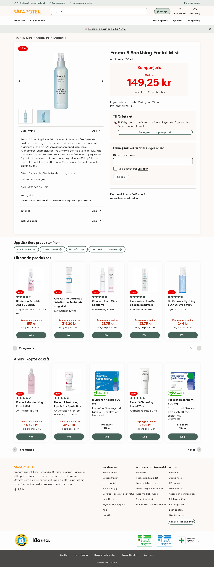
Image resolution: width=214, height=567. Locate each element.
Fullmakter (141, 472)
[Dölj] (210, 28)
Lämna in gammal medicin (150, 488)
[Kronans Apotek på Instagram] (19, 489)
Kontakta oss (110, 472)
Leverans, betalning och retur (118, 493)
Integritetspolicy (81, 555)
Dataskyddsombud (130, 555)
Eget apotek (176, 509)
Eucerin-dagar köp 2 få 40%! (107, 29)
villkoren (143, 168)
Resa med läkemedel (147, 493)
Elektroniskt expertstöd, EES (151, 504)
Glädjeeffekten (177, 515)
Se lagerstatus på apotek (155, 132)
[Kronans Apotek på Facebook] (15, 489)
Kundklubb (108, 499)
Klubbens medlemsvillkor (104, 555)
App (105, 509)
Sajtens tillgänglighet (114, 504)
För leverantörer (177, 499)
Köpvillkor (108, 515)
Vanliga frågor (110, 477)
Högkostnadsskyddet (147, 477)
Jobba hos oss (176, 477)
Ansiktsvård (42, 37)
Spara (121, 176)
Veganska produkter (78, 200)
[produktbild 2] (43, 116)
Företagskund (192, 2)
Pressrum (174, 472)
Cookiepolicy (149, 555)
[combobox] (99, 11)
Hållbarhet (174, 483)
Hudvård (27, 37)
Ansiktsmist (59, 37)
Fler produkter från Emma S (127, 194)
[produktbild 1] (25, 116)
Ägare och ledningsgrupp (182, 493)
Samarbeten (175, 488)
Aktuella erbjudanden (124, 198)
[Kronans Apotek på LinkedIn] (23, 489)
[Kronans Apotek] (27, 11)
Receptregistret (144, 499)
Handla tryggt (110, 488)
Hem (16, 37)
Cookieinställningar (180, 521)
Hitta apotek (110, 483)
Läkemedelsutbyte (146, 483)
